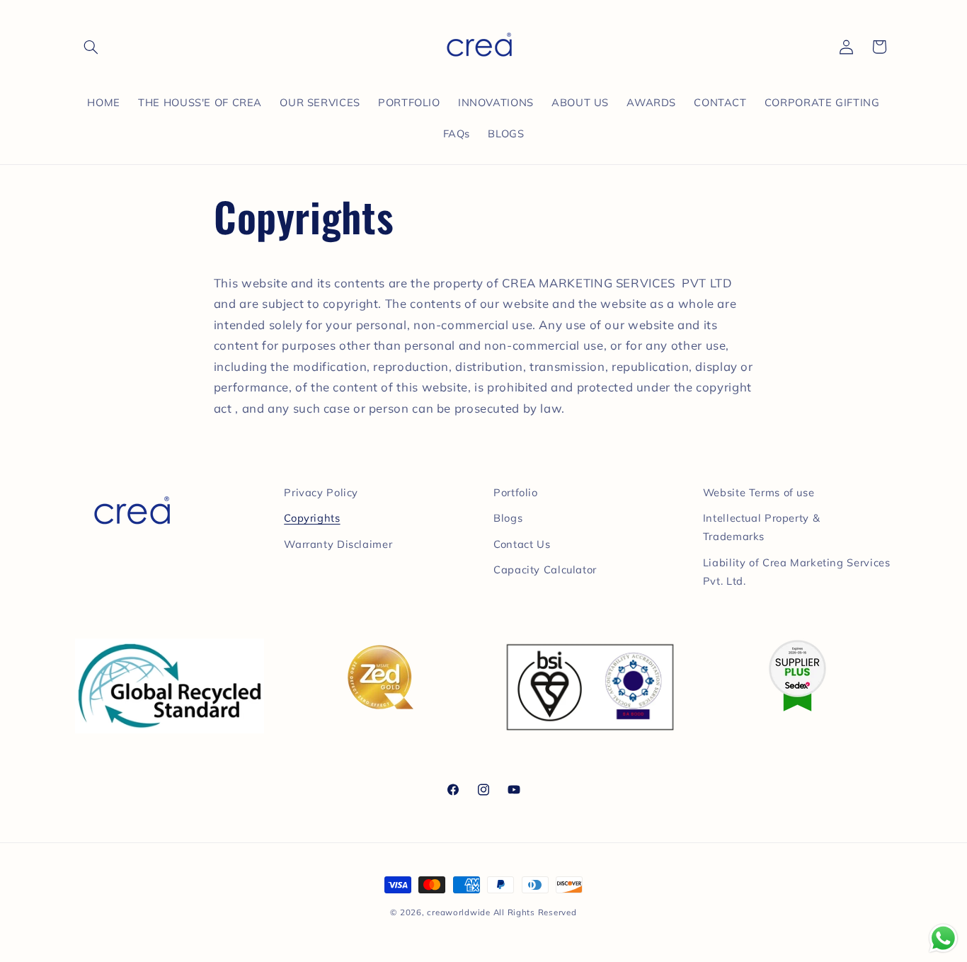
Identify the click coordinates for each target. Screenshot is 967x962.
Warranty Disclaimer (338, 544)
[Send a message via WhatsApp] (943, 938)
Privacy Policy (321, 492)
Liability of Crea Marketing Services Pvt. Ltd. (797, 572)
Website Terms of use (759, 492)
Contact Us (521, 544)
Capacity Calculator (545, 569)
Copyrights (312, 518)
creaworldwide (459, 912)
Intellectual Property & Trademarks (761, 527)
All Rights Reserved (535, 912)
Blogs (507, 518)
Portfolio (515, 492)
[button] (91, 46)
